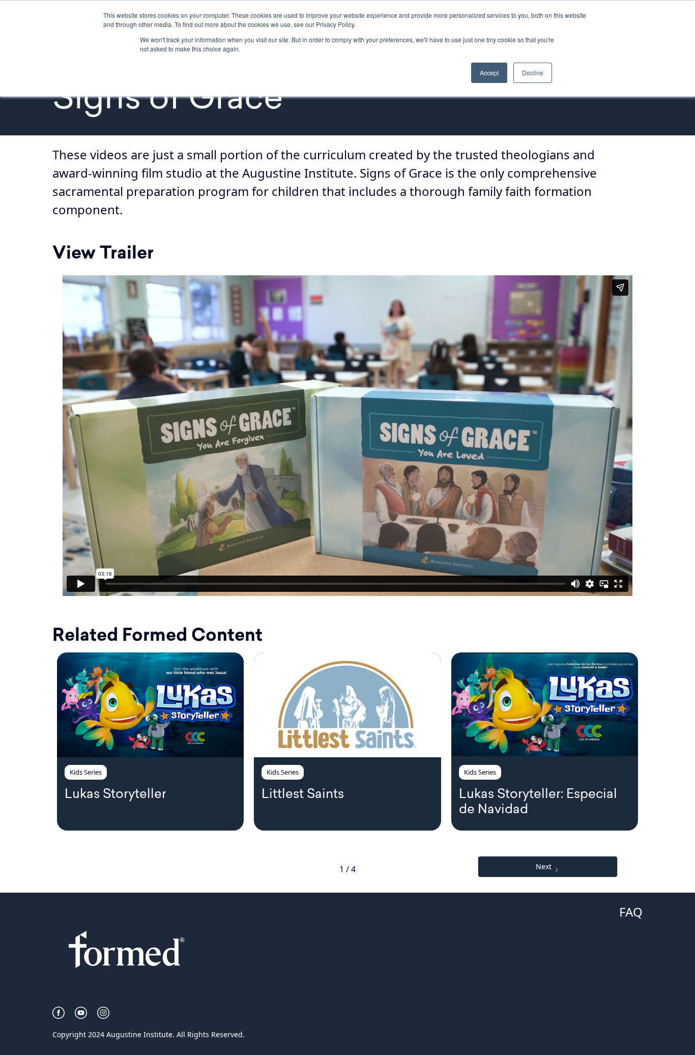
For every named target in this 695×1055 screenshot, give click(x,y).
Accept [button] (489, 72)
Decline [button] (532, 72)
